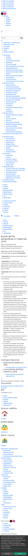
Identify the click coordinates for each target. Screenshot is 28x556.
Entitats (5, 469)
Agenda (5, 223)
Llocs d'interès (7, 484)
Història (5, 478)
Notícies (16, 216)
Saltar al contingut (7, 3)
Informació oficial (8, 452)
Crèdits (5, 523)
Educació (6, 514)
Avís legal (6, 527)
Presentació (6, 476)
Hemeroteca (7, 233)
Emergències (7, 471)
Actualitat (7, 216)
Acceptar (20, 553)
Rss (4, 231)
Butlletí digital (7, 227)
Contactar (4, 11)
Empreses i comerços (9, 467)
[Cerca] (21, 38)
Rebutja (7, 553)
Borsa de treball (8, 225)
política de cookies (16, 548)
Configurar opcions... (6, 550)
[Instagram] (5, 13)
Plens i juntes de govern (10, 397)
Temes (3, 504)
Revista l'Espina (7, 229)
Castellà (8, 19)
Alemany (8, 23)
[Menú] (1, 40)
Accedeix (3, 418)
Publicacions (7, 405)
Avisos (5, 220)
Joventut (5, 516)
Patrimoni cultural (8, 480)
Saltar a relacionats (8, 6)
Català (8, 18)
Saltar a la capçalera (8, 1)
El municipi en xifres (9, 482)
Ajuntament (6, 450)
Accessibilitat (7, 525)
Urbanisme (6, 512)
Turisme (5, 510)
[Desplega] (11, 216)
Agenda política (8, 403)
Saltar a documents (8, 5)
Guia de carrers (8, 461)
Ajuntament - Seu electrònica (9, 448)
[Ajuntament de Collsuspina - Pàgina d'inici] (10, 33)
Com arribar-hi (7, 460)
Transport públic (8, 473)
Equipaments (7, 463)
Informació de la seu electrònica (12, 456)
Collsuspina (4, 475)
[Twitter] (2, 13)
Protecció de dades (9, 529)
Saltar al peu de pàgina (9, 8)
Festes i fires (7, 486)
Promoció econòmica (9, 506)
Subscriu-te (4, 432)
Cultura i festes (7, 508)
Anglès (8, 21)
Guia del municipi (6, 458)
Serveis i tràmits (8, 454)
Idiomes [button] (5, 16)
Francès (8, 25)
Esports (5, 518)
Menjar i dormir (8, 465)
